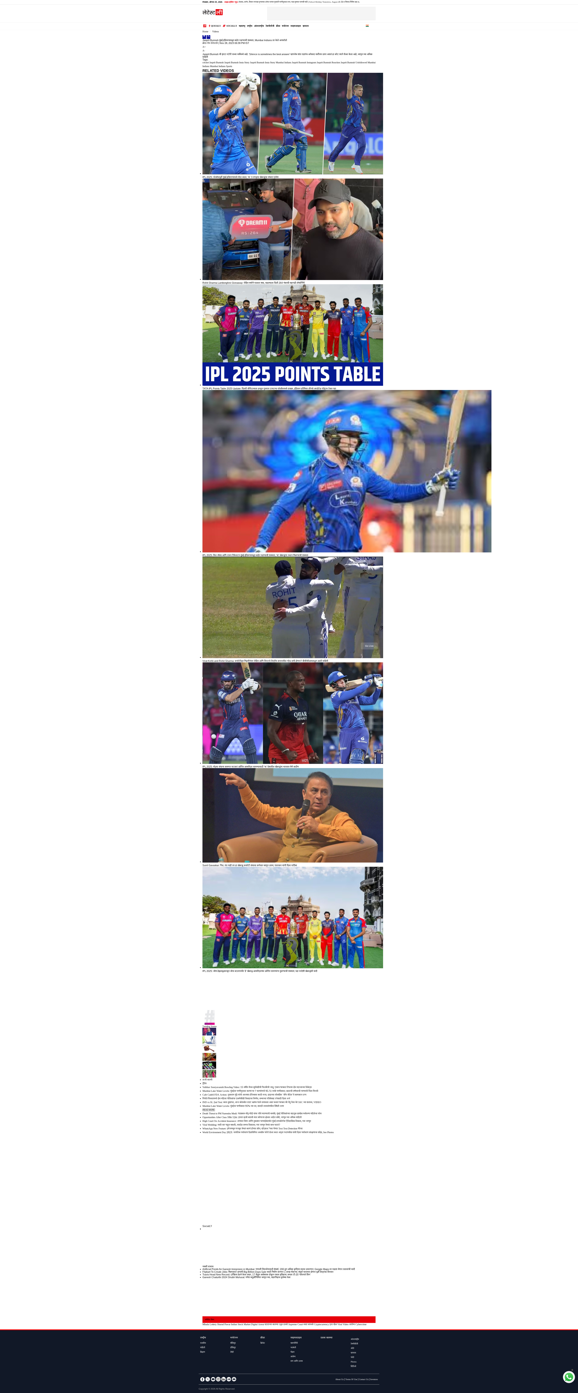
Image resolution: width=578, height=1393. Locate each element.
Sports (229, 67)
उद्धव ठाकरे (283, 1325)
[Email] (234, 1379)
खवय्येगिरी (294, 1343)
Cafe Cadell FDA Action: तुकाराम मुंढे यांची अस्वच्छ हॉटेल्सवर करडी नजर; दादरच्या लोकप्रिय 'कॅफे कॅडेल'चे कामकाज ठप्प (254, 1095)
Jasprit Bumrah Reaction (328, 63)
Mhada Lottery (209, 1325)
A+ (204, 47)
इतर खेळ (333, 1325)
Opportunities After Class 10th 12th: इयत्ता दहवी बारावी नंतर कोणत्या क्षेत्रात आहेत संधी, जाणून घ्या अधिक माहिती (252, 1118)
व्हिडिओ (353, 1366)
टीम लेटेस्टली (212, 43)
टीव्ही (232, 1352)
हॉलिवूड (233, 1348)
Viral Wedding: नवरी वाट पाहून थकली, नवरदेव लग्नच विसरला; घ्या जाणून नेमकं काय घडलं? (241, 1125)
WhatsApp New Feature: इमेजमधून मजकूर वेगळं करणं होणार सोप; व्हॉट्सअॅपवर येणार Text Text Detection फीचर (252, 1129)
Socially (231, 26)
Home (205, 32)
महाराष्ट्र (242, 26)
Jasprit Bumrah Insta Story (236, 63)
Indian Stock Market (240, 1325)
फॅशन (292, 1352)
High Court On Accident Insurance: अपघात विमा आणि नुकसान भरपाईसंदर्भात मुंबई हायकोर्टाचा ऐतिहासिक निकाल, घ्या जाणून (256, 1121)
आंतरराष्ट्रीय (259, 26)
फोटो (352, 1357)
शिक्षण (202, 1352)
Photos (353, 1362)
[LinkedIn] (223, 1379)
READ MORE (209, 1110)
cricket (205, 63)
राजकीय (203, 1343)
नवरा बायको (308, 1325)
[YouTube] (213, 1379)
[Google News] (229, 1379)
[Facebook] (204, 37)
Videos (215, 32)
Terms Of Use (351, 1379)
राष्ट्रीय (249, 26)
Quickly (216, 26)
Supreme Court (295, 1325)
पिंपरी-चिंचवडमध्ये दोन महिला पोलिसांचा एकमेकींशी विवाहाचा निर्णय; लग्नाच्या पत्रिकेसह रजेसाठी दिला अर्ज (246, 1099)
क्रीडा (278, 26)
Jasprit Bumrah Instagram (304, 63)
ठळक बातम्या (326, 1338)
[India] (367, 26)
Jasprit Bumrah (216, 63)
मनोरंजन (285, 26)
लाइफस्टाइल (296, 26)
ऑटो (352, 1348)
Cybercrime (361, 1325)
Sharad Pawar (223, 1325)
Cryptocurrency (321, 1325)
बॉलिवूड (233, 1343)
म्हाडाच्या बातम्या (271, 1325)
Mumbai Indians (217, 67)
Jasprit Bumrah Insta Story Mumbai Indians (270, 63)
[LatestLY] (212, 14)
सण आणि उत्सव (297, 1361)
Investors (374, 1379)
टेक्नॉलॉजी (270, 26)
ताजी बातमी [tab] (207, 1080)
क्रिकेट (262, 1343)
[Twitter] (208, 37)
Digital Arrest (257, 1325)
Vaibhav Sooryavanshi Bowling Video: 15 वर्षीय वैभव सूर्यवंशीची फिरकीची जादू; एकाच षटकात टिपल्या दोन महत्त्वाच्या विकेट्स (330, 2)
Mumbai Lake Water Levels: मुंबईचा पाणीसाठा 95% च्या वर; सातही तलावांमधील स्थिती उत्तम (243, 1106)
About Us (339, 1379)
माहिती (202, 1348)
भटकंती (293, 1348)
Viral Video (342, 1325)
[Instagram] (218, 1379)
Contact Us (363, 1379)
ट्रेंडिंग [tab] (204, 1084)
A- (203, 51)
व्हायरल (306, 26)
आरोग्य (352, 1325)
